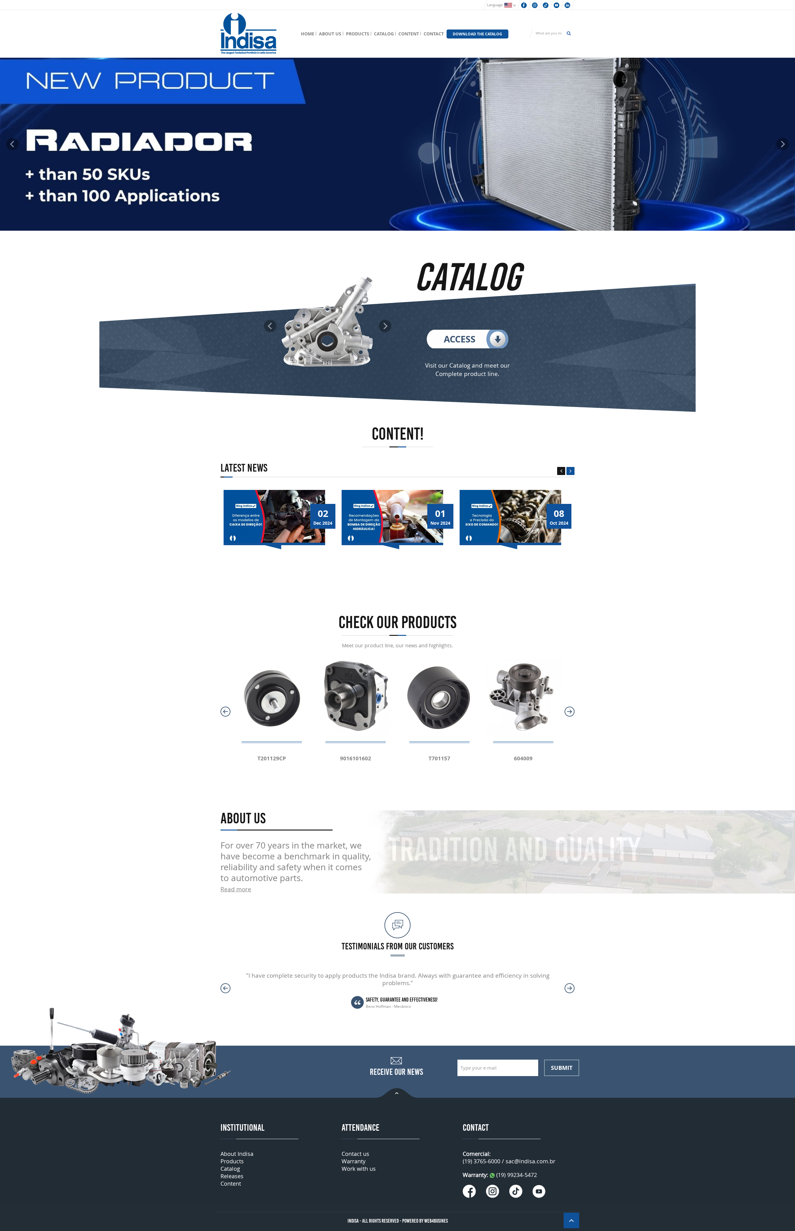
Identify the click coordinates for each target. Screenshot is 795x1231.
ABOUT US (330, 34)
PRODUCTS (357, 34)
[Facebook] (524, 5)
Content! (398, 433)
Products (232, 1161)
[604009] (523, 696)
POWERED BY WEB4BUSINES (425, 1221)
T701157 (439, 758)
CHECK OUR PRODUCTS (397, 622)
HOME (307, 34)
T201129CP (271, 758)
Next (570, 471)
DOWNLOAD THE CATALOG (477, 34)
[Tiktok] (545, 5)
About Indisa (236, 1153)
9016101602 (355, 758)
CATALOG (384, 34)
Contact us (355, 1153)
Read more (235, 889)
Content (230, 1183)
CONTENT (408, 34)
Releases (231, 1176)
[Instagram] (535, 5)
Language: (495, 4)
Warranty (354, 1161)
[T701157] (439, 696)
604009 (523, 758)
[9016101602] (355, 696)
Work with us (359, 1168)
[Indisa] (248, 33)
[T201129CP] (272, 696)
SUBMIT (561, 1067)
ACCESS (459, 339)
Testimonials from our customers (398, 946)
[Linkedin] (567, 5)
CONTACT (434, 34)
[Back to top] (397, 1092)
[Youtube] (556, 5)
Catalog (230, 1168)
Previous (561, 471)
